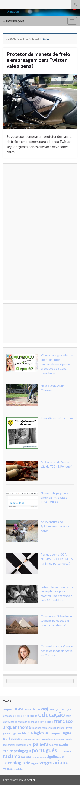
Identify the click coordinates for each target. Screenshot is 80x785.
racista (26, 757)
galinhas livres (64, 727)
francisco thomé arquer (44, 727)
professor (64, 751)
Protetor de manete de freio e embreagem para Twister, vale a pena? (38, 60)
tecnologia (14, 762)
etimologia (45, 721)
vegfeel (8, 769)
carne (28, 709)
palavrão (53, 744)
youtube (18, 769)
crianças (65, 709)
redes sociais (39, 757)
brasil (19, 708)
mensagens (29, 738)
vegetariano (54, 762)
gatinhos (8, 733)
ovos (30, 744)
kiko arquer (52, 733)
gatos (17, 733)
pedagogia (22, 751)
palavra (40, 744)
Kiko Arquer (28, 779)
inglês (39, 733)
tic (27, 762)
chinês (36, 709)
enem (68, 715)
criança (53, 709)
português (44, 750)
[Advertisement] (38, 231)
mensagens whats (63, 738)
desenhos (8, 715)
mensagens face (44, 738)
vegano (35, 763)
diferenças (30, 715)
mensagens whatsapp (14, 744)
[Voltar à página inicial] (40, 12)
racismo (11, 756)
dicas (18, 715)
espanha (32, 721)
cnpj (44, 709)
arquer (8, 709)
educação (51, 714)
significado (55, 756)
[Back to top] (70, 775)
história (27, 733)
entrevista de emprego (15, 721)
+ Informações (13, 21)
